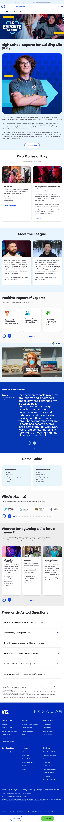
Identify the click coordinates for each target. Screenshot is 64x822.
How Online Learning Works (9, 731)
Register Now (32, 145)
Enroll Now (47, 818)
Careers (24, 769)
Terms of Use (5, 811)
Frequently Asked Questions (30, 724)
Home (3, 11)
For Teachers (46, 776)
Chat (23, 734)
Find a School (47, 724)
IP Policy (53, 811)
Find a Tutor (46, 762)
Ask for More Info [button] (27, 727)
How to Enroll (47, 727)
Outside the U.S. (47, 734)
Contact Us (25, 738)
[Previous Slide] (4, 336)
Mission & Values (27, 759)
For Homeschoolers (48, 765)
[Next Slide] (9, 336)
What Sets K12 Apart (7, 727)
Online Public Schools (49, 752)
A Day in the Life (6, 734)
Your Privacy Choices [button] (22, 811)
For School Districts (48, 772)
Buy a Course (46, 759)
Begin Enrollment (48, 731)
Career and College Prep (50, 755)
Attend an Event (6, 738)
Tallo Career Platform (49, 779)
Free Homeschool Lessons (50, 769)
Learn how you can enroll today (43, 2)
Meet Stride (25, 755)
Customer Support (27, 731)
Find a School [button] (5, 752)
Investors (24, 765)
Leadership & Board (27, 762)
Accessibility (47, 811)
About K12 (4, 724)
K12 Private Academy (8, 741)
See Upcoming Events (10, 205)
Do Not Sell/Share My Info (36, 811)
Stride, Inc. (25, 752)
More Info (16, 818)
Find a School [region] (21, 6)
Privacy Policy (12, 811)
